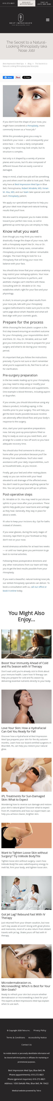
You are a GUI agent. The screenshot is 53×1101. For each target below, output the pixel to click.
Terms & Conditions (16, 1037)
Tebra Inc (26, 1030)
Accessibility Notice (37, 1037)
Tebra (38, 1090)
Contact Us (26, 1044)
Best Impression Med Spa (13, 63)
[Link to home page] (26, 20)
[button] (27, 3)
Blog (29, 63)
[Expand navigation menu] (48, 19)
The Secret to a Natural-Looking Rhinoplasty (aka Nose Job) (25, 64)
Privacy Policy (39, 1030)
